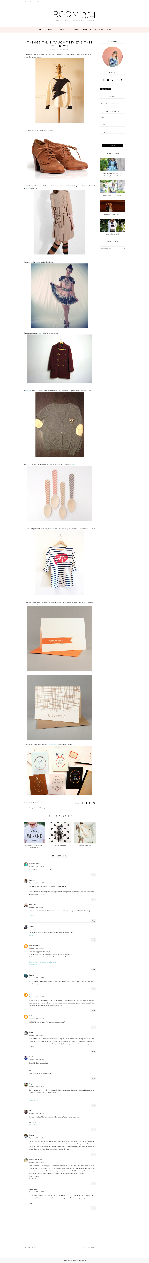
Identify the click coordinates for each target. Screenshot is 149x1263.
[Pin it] (94, 803)
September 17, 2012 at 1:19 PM (36, 1138)
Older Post (88, 1247)
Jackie (31, 1032)
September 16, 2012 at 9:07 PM (36, 1018)
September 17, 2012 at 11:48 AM (36, 1113)
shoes (48, 131)
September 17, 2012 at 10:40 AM (36, 1086)
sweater (64, 54)
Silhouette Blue (40, 605)
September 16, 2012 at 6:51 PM (36, 977)
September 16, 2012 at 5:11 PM (36, 907)
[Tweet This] (82, 803)
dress (37, 262)
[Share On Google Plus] (90, 803)
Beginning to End (112, 234)
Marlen (31, 1135)
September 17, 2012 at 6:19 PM (36, 1192)
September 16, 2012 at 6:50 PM (36, 948)
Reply (93, 875)
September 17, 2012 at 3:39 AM (36, 1059)
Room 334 (74, 14)
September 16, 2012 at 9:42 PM (36, 1035)
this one (28, 188)
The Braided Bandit (35, 1159)
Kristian (32, 880)
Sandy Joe (32, 905)
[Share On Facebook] (86, 803)
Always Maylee (34, 1111)
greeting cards (52, 744)
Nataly (31, 975)
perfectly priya (33, 1100)
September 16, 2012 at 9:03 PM (36, 997)
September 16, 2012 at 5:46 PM (36, 929)
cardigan (28, 391)
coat (40, 333)
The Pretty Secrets (36, 916)
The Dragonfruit (35, 945)
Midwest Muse (34, 864)
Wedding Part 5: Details (112, 214)
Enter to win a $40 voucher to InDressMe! (42, 962)
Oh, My (31, 935)
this (53, 529)
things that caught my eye (37, 808)
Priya (31, 1084)
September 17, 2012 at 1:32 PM (36, 1162)
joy (30, 994)
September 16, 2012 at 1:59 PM (36, 866)
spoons (74, 464)
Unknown (32, 1016)
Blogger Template (82, 1260)
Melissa (31, 926)
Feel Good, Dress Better (112, 195)
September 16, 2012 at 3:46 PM (36, 883)
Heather (32, 1057)
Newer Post (31, 1247)
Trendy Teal (33, 965)
